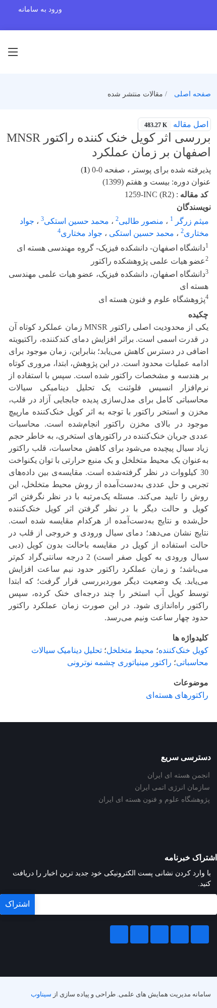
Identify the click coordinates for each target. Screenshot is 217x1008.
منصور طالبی (141, 221)
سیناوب (41, 994)
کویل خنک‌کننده (183, 650)
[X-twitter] (180, 934)
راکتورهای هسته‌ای (177, 695)
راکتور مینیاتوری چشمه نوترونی (119, 662)
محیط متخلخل (130, 650)
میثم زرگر (191, 221)
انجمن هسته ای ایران (178, 775)
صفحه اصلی (192, 94)
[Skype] (119, 934)
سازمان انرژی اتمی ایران (172, 787)
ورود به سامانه (40, 9)
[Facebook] (200, 934)
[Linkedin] (159, 934)
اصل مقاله (176, 124)
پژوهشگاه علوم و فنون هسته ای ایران (154, 799)
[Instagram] (139, 934)
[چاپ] (6, 117)
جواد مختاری (81, 233)
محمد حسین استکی (76, 221)
